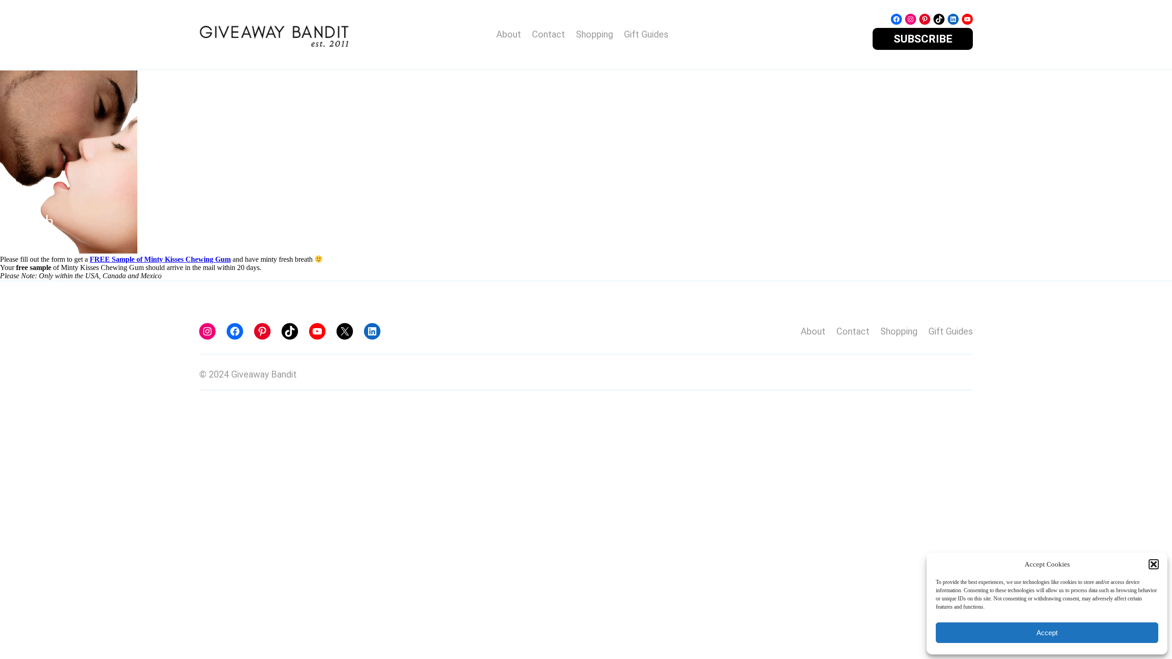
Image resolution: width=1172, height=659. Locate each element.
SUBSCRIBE (923, 38)
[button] (1153, 564)
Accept (1047, 633)
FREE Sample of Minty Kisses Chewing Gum (160, 259)
